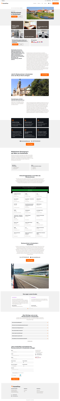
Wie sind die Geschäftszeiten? (30, 322)
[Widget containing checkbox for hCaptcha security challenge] (16, 375)
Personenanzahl (25, 364)
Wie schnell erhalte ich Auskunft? (30, 330)
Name (12, 350)
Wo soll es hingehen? (14, 364)
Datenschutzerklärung (40, 391)
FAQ (42, 3)
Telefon (12, 357)
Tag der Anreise (13, 360)
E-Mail (12, 353)
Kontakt (45, 3)
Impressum (38, 390)
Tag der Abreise (25, 360)
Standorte (34, 3)
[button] (27, 308)
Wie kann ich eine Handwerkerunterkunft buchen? (30, 325)
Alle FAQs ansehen (30, 341)
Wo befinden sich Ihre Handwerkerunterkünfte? (30, 338)
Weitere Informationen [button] (30, 191)
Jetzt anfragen (14, 16)
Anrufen (20, 16)
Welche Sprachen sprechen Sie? (30, 335)
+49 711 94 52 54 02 (36, 141)
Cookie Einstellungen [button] (40, 392)
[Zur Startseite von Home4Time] (4, 3)
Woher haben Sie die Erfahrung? (30, 333)
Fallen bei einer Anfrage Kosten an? (30, 327)
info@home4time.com (25, 141)
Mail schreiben (15, 44)
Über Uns (39, 3)
